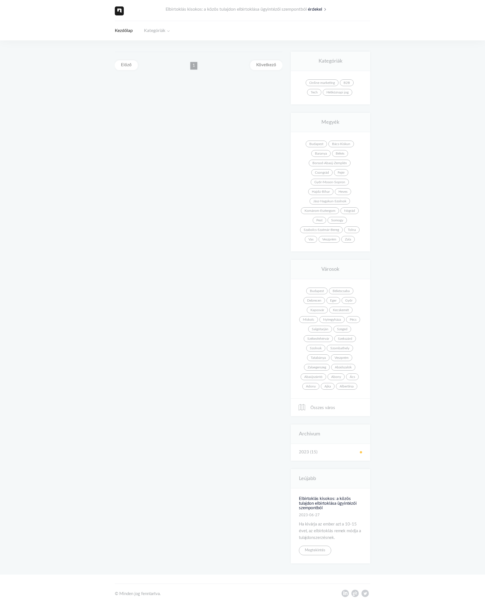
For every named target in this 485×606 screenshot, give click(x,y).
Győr (349, 300)
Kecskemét (341, 310)
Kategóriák (154, 30)
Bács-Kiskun (341, 144)
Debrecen (314, 300)
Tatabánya (318, 357)
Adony (311, 386)
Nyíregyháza (332, 319)
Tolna (352, 229)
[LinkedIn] (345, 594)
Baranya (321, 153)
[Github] (355, 594)
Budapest (316, 144)
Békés (340, 153)
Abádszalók (343, 367)
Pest (319, 220)
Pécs (353, 319)
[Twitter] (365, 594)
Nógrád (349, 210)
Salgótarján (320, 329)
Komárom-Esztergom (320, 210)
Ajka (327, 386)
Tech (314, 92)
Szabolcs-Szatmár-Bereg (321, 229)
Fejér (341, 172)
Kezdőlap (124, 30)
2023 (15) (308, 452)
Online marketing (322, 82)
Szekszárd (345, 338)
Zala (348, 239)
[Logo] (119, 10)
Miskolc (308, 319)
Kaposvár (317, 310)
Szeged (342, 329)
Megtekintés (315, 550)
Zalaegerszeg (317, 367)
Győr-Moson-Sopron (329, 182)
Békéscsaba (341, 291)
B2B (347, 82)
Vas (311, 239)
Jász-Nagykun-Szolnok (329, 201)
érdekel (315, 9)
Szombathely (339, 348)
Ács (352, 376)
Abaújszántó (313, 376)
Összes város (322, 408)
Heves (342, 191)
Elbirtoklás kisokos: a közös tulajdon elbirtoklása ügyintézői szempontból (328, 503)
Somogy (337, 220)
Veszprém (329, 239)
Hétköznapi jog (337, 92)
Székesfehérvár (318, 338)
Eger (333, 300)
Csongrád (322, 172)
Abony (336, 376)
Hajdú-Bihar (321, 191)
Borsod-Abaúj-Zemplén (329, 163)
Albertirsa (347, 386)
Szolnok (316, 348)
